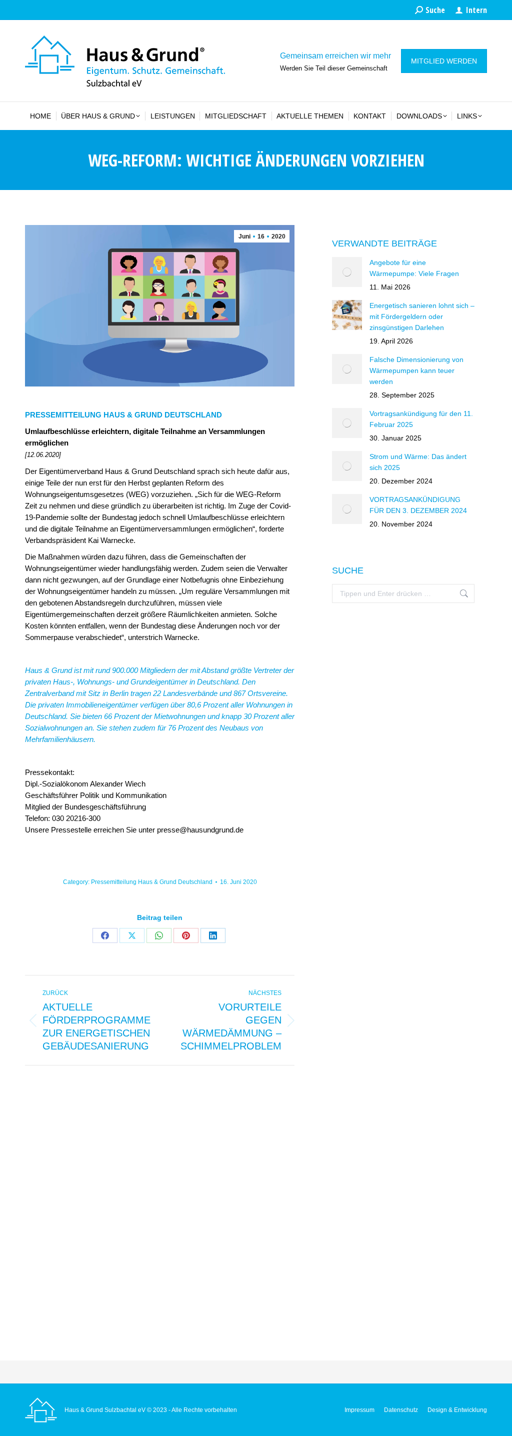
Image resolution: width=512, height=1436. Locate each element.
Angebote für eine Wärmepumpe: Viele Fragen (414, 268)
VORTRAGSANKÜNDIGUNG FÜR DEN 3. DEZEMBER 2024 (418, 505)
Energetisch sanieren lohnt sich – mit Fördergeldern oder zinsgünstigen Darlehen (422, 317)
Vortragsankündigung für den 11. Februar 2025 (421, 419)
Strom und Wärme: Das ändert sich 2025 (418, 462)
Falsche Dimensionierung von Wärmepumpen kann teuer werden (417, 371)
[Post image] (347, 272)
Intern (476, 10)
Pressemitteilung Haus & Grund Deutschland (151, 882)
